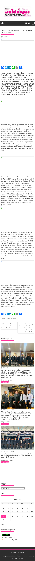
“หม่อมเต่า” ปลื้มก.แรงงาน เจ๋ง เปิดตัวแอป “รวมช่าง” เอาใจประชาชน (8, 326)
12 (17, 511)
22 (32, 514)
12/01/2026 (5, 451)
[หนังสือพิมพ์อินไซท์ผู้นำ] (2, 23)
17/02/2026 (5, 368)
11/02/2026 (5, 409)
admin (12, 37)
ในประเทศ (13, 318)
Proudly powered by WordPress (11, 556)
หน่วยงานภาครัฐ (6, 318)
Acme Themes (18, 558)
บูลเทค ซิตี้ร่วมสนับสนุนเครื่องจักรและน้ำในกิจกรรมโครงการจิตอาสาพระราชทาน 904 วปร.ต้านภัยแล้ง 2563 (26, 328)
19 (17, 514)
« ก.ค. (2, 524)
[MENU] (33, 23)
